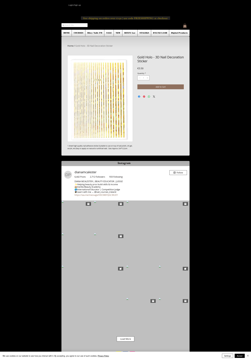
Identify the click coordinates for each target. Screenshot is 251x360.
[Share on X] (154, 96)
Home (70, 45)
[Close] (247, 356)
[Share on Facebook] (139, 96)
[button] (185, 25)
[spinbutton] (143, 78)
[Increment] (147, 78)
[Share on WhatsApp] (149, 96)
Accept (240, 356)
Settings (227, 356)
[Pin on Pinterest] (144, 96)
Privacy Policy (103, 356)
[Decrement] (139, 78)
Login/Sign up (74, 5)
